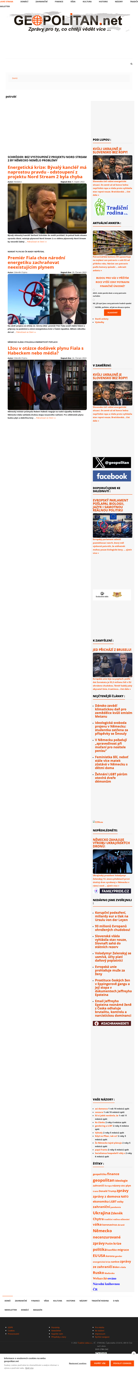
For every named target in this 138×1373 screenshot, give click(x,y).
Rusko (98, 1272)
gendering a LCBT (104, 1125)
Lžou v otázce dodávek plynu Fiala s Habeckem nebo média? (46, 350)
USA (101, 1255)
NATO (125, 1196)
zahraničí (98, 1185)
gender (118, 1256)
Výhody (99, 1132)
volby (120, 1201)
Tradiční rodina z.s (85, 1343)
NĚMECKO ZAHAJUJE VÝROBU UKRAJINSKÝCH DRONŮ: (111, 843)
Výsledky (99, 322)
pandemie (116, 1207)
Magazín (37, 1310)
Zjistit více (29, 1368)
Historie (70, 1300)
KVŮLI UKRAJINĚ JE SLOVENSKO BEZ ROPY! (110, 150)
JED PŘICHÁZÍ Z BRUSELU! (112, 650)
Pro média (99, 1327)
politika (100, 1249)
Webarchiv (100, 1278)
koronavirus (109, 1224)
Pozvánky (55, 1327)
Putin (109, 1243)
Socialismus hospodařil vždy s (110, 1153)
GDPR (10, 1327)
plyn (128, 1185)
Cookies (11, 1330)
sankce (115, 1261)
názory (116, 1185)
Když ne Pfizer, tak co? (106, 1136)
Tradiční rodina (100, 1300)
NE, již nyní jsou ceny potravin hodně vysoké (112, 303)
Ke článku (100, 1122)
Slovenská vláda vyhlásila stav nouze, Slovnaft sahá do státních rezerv (111, 941)
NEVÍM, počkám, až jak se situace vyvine (112, 307)
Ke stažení (99, 1330)
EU (95, 1255)
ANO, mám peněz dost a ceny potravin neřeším (109, 294)
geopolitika (100, 1174)
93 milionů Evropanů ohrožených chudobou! (112, 928)
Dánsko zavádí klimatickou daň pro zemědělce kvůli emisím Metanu (113, 710)
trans (95, 1191)
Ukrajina (101, 1213)
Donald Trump (107, 1191)
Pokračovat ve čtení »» (37, 241)
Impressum (100, 1334)
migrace (123, 1250)
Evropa (108, 1185)
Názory (83, 1300)
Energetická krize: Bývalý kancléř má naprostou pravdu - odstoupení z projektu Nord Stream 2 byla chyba (47, 171)
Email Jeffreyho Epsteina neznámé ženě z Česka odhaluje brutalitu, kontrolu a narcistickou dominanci (113, 1008)
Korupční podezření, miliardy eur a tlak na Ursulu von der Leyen (111, 916)
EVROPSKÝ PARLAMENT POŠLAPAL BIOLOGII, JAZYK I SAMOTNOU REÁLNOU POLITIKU (110, 505)
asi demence (101, 1108)
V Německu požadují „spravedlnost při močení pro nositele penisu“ (111, 745)
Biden (116, 1267)
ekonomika (101, 1201)
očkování (125, 1219)
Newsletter (11, 1310)
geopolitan (104, 1180)
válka (97, 1224)
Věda (46, 1300)
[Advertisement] (47, 124)
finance (113, 1174)
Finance (35, 1300)
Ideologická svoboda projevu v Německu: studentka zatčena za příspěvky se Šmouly (111, 728)
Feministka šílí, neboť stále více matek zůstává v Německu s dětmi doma (111, 762)
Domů (15, 78)
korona (110, 1256)
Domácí (25, 1310)
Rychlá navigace (102, 1337)
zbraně (121, 1224)
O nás (116, 1300)
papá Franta (101, 1149)
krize (117, 1243)
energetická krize (102, 1261)
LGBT (112, 1201)
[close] (134, 1353)
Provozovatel (13, 1334)
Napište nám (57, 1334)
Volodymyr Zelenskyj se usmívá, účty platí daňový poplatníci (113, 956)
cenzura (99, 1112)
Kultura (57, 1300)
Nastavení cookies (77, 1363)
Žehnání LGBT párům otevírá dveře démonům (111, 777)
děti (123, 1185)
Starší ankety (101, 318)
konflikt (112, 1249)
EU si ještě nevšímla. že (106, 1115)
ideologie (121, 1180)
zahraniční (101, 1206)
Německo (102, 1230)
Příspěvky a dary (58, 1337)
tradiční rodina (112, 1219)
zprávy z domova (106, 1196)
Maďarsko (110, 1273)
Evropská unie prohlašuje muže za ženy (110, 970)
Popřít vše (100, 1363)
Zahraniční (21, 1300)
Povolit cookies (122, 1363)
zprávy (122, 1190)
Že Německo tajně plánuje (108, 1142)
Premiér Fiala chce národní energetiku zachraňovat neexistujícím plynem (36, 262)
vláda (123, 1267)
